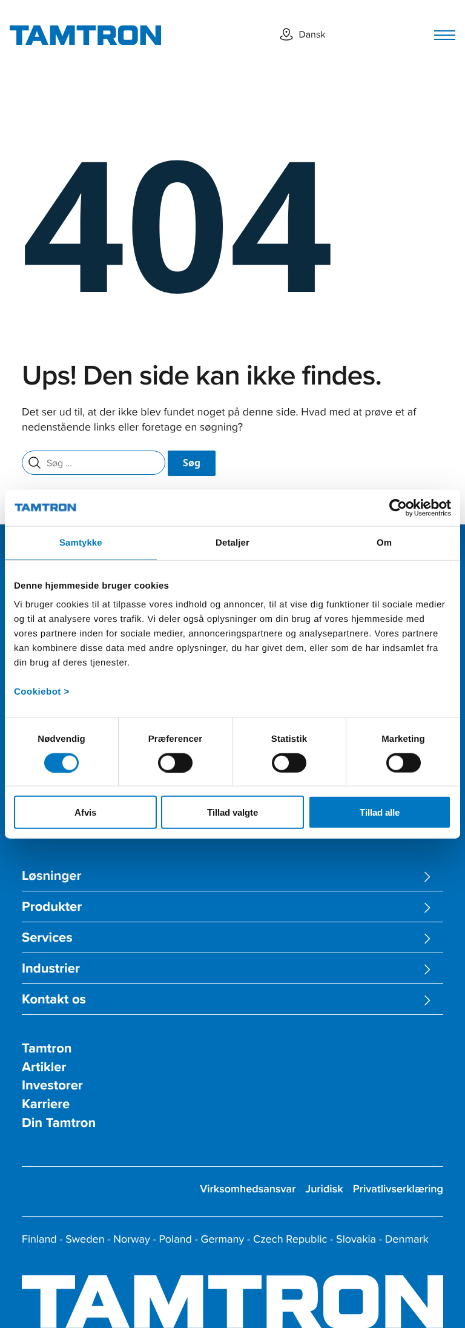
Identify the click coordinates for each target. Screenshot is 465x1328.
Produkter (52, 906)
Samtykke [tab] (80, 542)
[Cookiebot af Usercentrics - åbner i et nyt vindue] (398, 507)
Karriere (46, 1104)
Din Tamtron (59, 1123)
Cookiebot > (42, 692)
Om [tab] (384, 542)
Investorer (52, 1085)
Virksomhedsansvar (247, 1189)
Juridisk (324, 1189)
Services (47, 937)
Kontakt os (54, 999)
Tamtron (47, 1048)
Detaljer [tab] (232, 542)
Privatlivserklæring (398, 1189)
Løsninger (51, 876)
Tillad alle (380, 812)
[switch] (175, 762)
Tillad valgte (232, 812)
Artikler (44, 1067)
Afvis (85, 812)
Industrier (51, 968)
